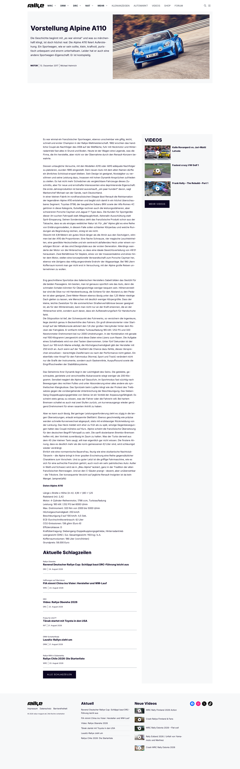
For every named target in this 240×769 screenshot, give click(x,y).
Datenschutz (45, 708)
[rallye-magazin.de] (36, 5)
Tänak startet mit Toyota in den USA (65, 620)
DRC (75, 5)
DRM (63, 5)
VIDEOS (153, 140)
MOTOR (34, 65)
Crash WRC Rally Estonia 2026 (160, 747)
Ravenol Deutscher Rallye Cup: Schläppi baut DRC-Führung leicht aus (86, 564)
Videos (156, 5)
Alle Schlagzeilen (59, 674)
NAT (87, 5)
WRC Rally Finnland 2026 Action (161, 710)
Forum (179, 5)
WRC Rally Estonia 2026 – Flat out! (162, 727)
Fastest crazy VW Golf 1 (185, 165)
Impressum (33, 708)
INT (44, 625)
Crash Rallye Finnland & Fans (159, 719)
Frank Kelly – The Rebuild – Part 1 (190, 183)
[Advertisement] (120, 108)
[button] (206, 5)
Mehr (101, 5)
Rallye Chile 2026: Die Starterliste (64, 658)
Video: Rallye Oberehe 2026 (60, 602)
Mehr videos (157, 204)
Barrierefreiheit (60, 708)
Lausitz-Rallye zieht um (57, 639)
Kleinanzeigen (121, 5)
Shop (167, 5)
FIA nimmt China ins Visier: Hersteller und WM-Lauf (75, 583)
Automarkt (141, 5)
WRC (50, 5)
